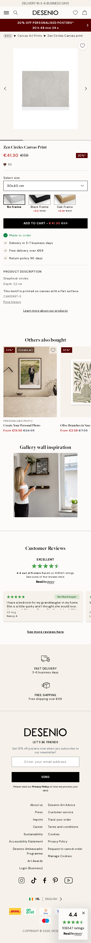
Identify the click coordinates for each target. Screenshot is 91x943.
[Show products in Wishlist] (75, 13)
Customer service (60, 812)
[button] (73, 924)
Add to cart (45, 223)
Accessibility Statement (26, 841)
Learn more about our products (45, 310)
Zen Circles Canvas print (65, 36)
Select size (11, 178)
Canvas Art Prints (30, 36)
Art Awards (35, 861)
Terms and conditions (63, 827)
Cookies (54, 834)
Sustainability (33, 834)
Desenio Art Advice (61, 805)
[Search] (15, 13)
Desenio (58, 931)
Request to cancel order (65, 849)
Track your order (59, 819)
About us (36, 805)
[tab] (11, 138)
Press (39, 812)
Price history (12, 302)
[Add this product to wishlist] (82, 45)
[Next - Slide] (86, 88)
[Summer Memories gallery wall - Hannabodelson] (46, 485)
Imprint (38, 819)
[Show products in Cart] (84, 13)
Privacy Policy (40, 786)
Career (38, 827)
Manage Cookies (60, 856)
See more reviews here (45, 632)
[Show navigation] (6, 13)
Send (45, 777)
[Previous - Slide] (5, 88)
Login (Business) (31, 868)
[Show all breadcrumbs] (7, 36)
